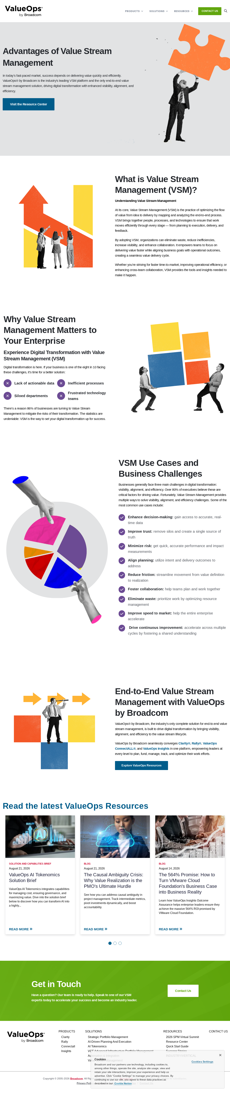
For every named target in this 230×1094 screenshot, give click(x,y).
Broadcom (76, 1078)
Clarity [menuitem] (65, 1037)
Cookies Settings (202, 1061)
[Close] (220, 1055)
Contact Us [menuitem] (218, 1031)
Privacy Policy (85, 1083)
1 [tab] (110, 943)
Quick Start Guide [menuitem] (177, 1046)
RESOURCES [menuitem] (172, 1031)
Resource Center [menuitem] (177, 1041)
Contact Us (210, 11)
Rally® (196, 743)
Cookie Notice (123, 1083)
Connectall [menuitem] (68, 1046)
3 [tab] (120, 943)
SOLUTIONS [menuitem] (93, 1031)
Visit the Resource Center (28, 104)
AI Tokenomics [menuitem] (97, 1046)
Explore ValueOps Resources (141, 765)
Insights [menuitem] (66, 1051)
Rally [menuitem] (64, 1041)
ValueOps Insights (156, 748)
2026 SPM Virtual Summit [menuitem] (182, 1037)
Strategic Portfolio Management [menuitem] (108, 1037)
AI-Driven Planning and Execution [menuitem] (109, 1041)
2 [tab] (115, 943)
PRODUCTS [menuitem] (67, 1031)
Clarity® (184, 743)
